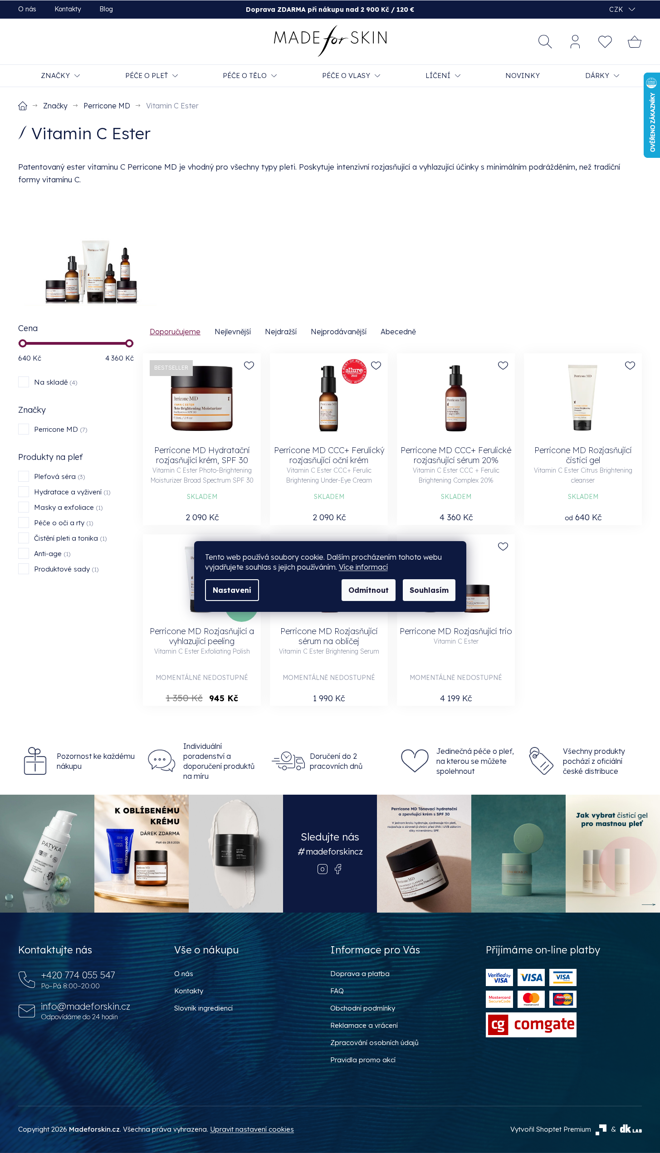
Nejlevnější (233, 331)
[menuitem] (60, 75)
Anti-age (51, 553)
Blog (106, 9)
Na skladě (54, 382)
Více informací (363, 567)
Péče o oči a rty (62, 522)
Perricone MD (59, 429)
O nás (27, 9)
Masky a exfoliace (67, 507)
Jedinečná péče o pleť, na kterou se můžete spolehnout (475, 761)
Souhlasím (429, 590)
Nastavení (232, 590)
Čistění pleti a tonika (69, 538)
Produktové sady (65, 569)
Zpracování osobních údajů (374, 1042)
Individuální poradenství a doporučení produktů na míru (218, 761)
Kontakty (67, 9)
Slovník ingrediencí (203, 1008)
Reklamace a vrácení (364, 1025)
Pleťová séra (58, 476)
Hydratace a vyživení (71, 492)
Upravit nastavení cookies (252, 1129)
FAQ (337, 991)
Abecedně (398, 331)
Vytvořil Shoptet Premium (550, 1129)
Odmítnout (368, 590)
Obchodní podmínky (362, 1008)
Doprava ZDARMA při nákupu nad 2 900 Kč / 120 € (330, 9)
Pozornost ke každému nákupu (96, 761)
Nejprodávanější (339, 331)
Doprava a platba (360, 973)
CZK (617, 9)
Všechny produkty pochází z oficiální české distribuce (594, 761)
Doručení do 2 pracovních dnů (336, 761)
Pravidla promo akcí (363, 1059)
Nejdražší (281, 331)
